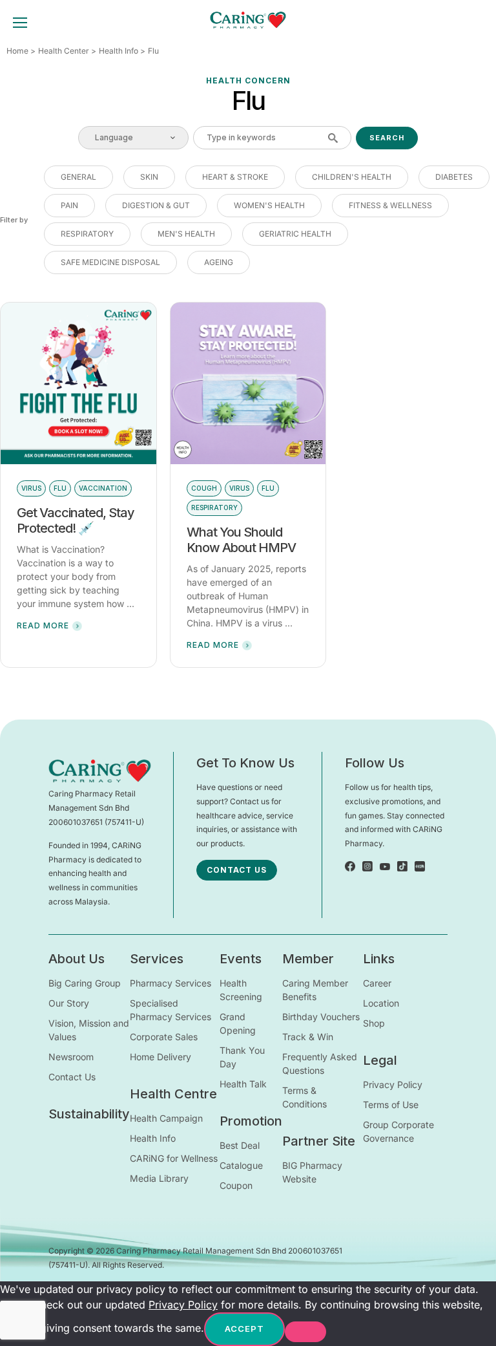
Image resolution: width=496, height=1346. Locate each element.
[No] (305, 1331)
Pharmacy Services (170, 982)
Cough (204, 488)
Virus (31, 488)
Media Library (159, 1178)
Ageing (218, 262)
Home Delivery (160, 1056)
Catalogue (241, 1165)
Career (377, 982)
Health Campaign (166, 1118)
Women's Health (269, 205)
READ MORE (43, 625)
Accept (244, 1328)
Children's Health (351, 177)
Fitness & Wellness (390, 205)
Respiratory (87, 234)
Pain (69, 205)
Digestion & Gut (156, 205)
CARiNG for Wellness (174, 1158)
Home (17, 51)
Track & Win (307, 1036)
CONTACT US (237, 870)
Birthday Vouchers (321, 1016)
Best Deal (240, 1145)
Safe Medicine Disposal (110, 262)
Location (381, 1003)
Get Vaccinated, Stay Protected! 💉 (75, 520)
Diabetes (454, 177)
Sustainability (89, 1114)
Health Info (118, 51)
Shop (374, 1023)
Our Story (68, 1003)
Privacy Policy (392, 1084)
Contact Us (72, 1076)
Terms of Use (390, 1104)
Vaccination (103, 488)
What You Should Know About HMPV (241, 539)
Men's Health (186, 234)
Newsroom (71, 1056)
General (78, 177)
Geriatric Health (295, 234)
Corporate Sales (164, 1036)
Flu (60, 488)
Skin (149, 177)
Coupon (236, 1185)
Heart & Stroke (235, 177)
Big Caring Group (84, 982)
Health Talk (243, 1083)
